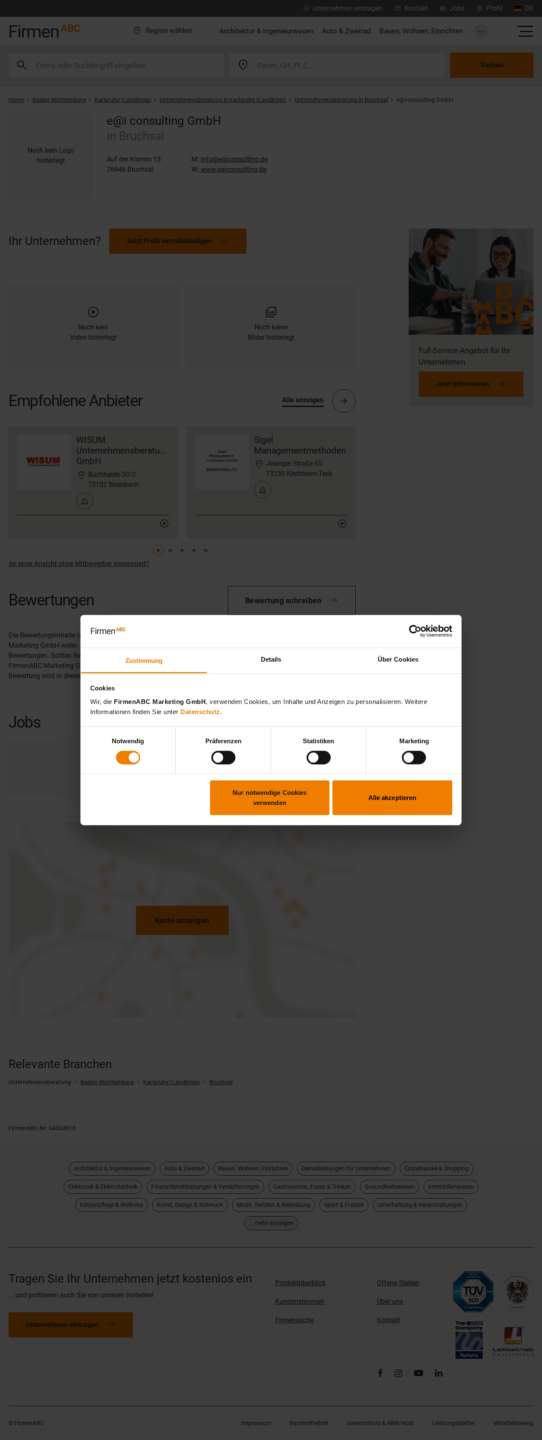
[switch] (223, 757)
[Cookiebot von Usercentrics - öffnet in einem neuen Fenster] (415, 631)
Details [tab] (271, 659)
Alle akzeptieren (392, 797)
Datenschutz (200, 711)
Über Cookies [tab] (398, 659)
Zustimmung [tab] (144, 660)
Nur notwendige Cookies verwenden (269, 797)
